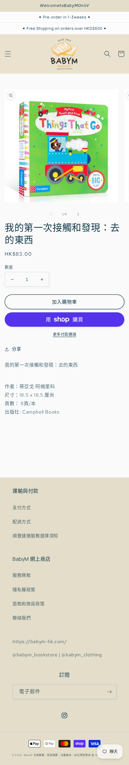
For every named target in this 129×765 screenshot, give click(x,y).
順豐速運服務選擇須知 (35, 536)
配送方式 (22, 521)
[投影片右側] (78, 214)
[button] (8, 54)
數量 (9, 267)
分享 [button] (16, 349)
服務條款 (22, 575)
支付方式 (22, 507)
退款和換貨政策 (28, 603)
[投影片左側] (51, 214)
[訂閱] (109, 691)
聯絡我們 (22, 618)
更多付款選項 (64, 334)
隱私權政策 (24, 589)
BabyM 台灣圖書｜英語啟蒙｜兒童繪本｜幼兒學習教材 (57, 755)
